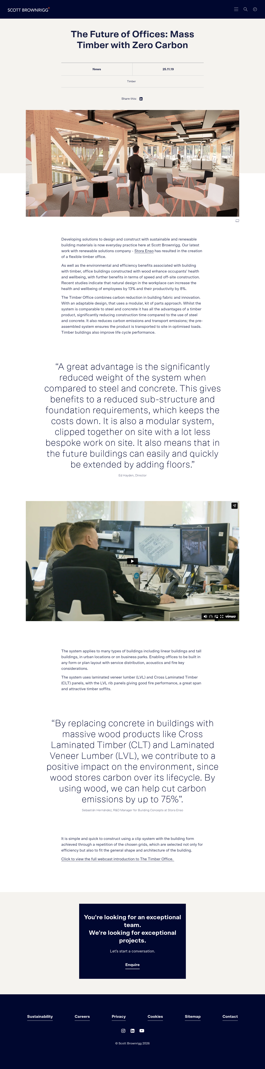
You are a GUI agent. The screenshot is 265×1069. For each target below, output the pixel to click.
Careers (82, 1017)
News (97, 69)
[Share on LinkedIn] (141, 98)
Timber (131, 81)
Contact (230, 1017)
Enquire (132, 965)
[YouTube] (141, 1031)
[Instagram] (123, 1031)
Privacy (119, 1017)
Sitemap (193, 1017)
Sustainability (40, 1017)
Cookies (155, 1017)
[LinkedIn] (132, 1031)
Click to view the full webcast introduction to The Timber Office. (117, 859)
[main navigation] (236, 9)
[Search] (245, 9)
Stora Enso (144, 251)
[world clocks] (255, 9)
